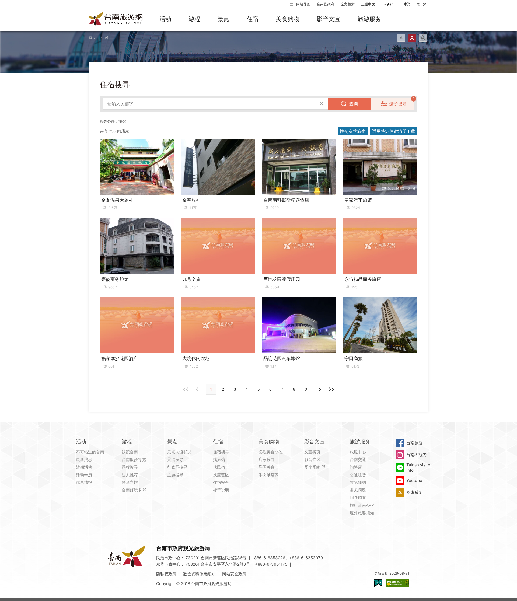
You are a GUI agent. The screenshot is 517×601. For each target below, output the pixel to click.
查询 (353, 103)
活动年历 (84, 474)
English (388, 4)
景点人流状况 (179, 452)
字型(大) (423, 38)
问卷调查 (358, 497)
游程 (194, 18)
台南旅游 (414, 442)
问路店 (356, 467)
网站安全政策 (234, 573)
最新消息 (84, 459)
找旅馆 (219, 459)
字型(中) (412, 38)
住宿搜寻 (221, 452)
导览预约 (358, 482)
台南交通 (358, 459)
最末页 (331, 389)
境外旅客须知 (362, 512)
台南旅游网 (115, 19)
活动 (165, 18)
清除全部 (321, 104)
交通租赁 (358, 474)
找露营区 (221, 474)
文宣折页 (312, 452)
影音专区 (312, 459)
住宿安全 (221, 482)
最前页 (185, 389)
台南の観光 (416, 454)
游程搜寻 (130, 467)
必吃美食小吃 (270, 452)
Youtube (414, 480)
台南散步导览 (134, 459)
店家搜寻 (266, 459)
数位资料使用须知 (199, 573)
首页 (92, 37)
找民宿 (219, 467)
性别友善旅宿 (353, 131)
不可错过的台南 (90, 452)
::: (291, 4)
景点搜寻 (175, 459)
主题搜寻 (175, 474)
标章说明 (221, 489)
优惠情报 (84, 482)
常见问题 (358, 489)
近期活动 (84, 467)
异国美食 (266, 467)
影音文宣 (328, 18)
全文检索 (348, 4)
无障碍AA (397, 583)
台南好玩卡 (132, 489)
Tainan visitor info (419, 467)
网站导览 (303, 4)
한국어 (422, 4)
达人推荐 (130, 474)
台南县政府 (325, 4)
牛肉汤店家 (268, 474)
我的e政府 (378, 583)
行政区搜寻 (177, 467)
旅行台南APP (362, 505)
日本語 (405, 4)
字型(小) (401, 38)
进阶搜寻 (398, 103)
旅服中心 (358, 452)
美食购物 (287, 18)
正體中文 (368, 4)
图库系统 (312, 467)
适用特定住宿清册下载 (393, 131)
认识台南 (130, 452)
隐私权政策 (166, 573)
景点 (223, 18)
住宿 (252, 18)
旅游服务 (369, 18)
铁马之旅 (130, 482)
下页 (197, 389)
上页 (319, 389)
